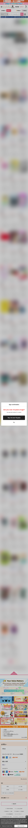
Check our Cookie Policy (7, 826)
